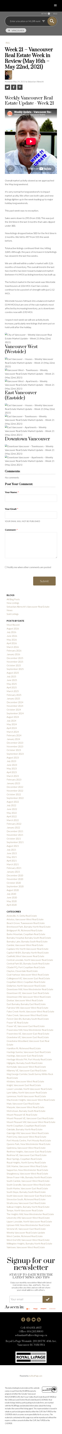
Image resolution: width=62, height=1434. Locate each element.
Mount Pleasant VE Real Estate (22, 1114)
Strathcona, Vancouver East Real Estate (26, 1203)
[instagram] (28, 1320)
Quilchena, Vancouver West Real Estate (26, 1147)
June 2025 (12, 680)
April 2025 (12, 687)
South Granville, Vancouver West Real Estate (29, 1184)
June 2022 (12, 809)
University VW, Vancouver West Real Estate (28, 1217)
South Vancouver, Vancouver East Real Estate (29, 1195)
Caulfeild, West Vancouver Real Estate (25, 956)
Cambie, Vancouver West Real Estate (25, 945)
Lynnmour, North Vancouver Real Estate (26, 1096)
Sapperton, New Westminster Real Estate (27, 1170)
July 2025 (11, 676)
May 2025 (12, 683)
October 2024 (14, 709)
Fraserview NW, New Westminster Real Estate (30, 1029)
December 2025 (15, 658)
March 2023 (13, 776)
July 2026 (11, 632)
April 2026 (12, 643)
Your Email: (11, 508)
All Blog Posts (13, 599)
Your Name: (11, 492)
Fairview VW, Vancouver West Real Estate (27, 1007)
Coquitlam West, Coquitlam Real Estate (26, 982)
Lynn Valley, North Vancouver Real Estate (27, 1092)
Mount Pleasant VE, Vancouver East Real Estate (30, 1118)
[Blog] (39, 1320)
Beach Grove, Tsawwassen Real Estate (26, 923)
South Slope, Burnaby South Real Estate (26, 1192)
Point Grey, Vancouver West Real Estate (26, 1136)
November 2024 (15, 705)
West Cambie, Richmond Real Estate (25, 1236)
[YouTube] (34, 1320)
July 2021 (11, 849)
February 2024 (14, 735)
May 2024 (12, 724)
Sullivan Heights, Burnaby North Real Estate (28, 1206)
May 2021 (12, 857)
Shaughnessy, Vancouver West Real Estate (27, 1173)
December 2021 (15, 831)
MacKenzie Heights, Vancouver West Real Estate (31, 1099)
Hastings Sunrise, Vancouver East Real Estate (29, 1052)
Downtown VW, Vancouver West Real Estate (29, 996)
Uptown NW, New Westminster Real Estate (28, 1225)
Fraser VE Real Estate (17, 1022)
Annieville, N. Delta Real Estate (22, 915)
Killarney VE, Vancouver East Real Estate (27, 1070)
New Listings (13, 602)
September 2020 (15, 886)
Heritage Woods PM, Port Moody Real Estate (29, 1059)
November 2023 (15, 746)
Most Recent (13, 624)
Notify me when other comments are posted (29, 567)
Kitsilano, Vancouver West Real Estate (25, 1081)
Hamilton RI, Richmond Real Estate (24, 1048)
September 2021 (15, 842)
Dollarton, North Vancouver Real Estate (26, 985)
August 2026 (13, 628)
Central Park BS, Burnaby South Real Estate (28, 963)
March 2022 (13, 820)
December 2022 (15, 786)
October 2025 (14, 665)
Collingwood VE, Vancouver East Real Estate (28, 978)
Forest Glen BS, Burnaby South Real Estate (28, 1018)
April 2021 (12, 860)
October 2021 (14, 838)
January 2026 (13, 654)
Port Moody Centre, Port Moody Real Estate (29, 1140)
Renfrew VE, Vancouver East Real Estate (27, 1155)
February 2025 (14, 694)
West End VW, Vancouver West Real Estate (28, 1240)
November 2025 (15, 661)
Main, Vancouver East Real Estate (23, 1103)
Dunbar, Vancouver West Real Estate (25, 1000)
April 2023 (12, 772)
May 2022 (12, 812)
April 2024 (12, 728)
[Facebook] (23, 1320)
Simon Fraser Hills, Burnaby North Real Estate (29, 1177)
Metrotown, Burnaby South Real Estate (26, 1111)
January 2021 (13, 871)
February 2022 (14, 823)
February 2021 (14, 868)
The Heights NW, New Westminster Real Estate (30, 1214)
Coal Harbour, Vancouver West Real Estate (28, 974)
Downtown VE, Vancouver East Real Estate (28, 993)
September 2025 (15, 669)
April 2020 (12, 904)
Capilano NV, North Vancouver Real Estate (27, 948)
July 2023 (11, 761)
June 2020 (12, 897)
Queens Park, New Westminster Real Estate (28, 1144)
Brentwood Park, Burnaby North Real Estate (29, 926)
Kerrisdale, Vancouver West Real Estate (26, 1066)
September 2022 (15, 798)
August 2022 (13, 801)
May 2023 (12, 768)
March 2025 (13, 691)
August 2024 (13, 716)
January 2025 (13, 698)
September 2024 (15, 713)
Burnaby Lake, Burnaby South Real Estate (27, 941)
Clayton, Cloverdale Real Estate (22, 971)
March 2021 (13, 864)
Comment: (11, 529)
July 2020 (11, 893)
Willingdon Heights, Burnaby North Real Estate (29, 1243)
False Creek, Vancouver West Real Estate (27, 1015)
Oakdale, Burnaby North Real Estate (25, 1129)
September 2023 (15, 753)
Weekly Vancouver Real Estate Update (26, 1232)
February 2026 (14, 650)
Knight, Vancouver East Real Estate (24, 1085)
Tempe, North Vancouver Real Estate (25, 1210)
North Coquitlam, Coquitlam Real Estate (26, 1125)
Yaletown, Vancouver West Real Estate (26, 1247)
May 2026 (12, 639)
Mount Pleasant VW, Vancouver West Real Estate (31, 1122)
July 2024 (11, 720)
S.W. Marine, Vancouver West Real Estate (27, 1166)
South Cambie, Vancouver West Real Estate (28, 1180)
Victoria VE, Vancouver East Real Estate (26, 1228)
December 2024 (15, 702)
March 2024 (13, 731)
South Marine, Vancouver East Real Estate (27, 1188)
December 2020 (15, 875)
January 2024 (13, 739)
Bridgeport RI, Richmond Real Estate (25, 930)
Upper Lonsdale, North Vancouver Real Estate (29, 1221)
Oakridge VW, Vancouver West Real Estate (28, 1133)
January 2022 (13, 827)
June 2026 (12, 635)
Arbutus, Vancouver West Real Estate (25, 919)
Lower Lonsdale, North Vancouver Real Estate (29, 1088)
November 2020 (15, 879)
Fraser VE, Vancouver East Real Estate (26, 1026)
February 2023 (14, 779)
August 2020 (13, 890)
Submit (44, 581)
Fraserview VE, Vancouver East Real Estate (28, 1033)
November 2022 (15, 790)
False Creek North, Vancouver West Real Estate (30, 1011)
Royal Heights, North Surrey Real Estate (26, 1162)
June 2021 (12, 853)
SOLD (55, 14)
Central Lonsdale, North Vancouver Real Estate (30, 959)
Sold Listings (13, 614)
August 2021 (13, 845)
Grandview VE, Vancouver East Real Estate (28, 1037)
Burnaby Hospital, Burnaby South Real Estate (29, 937)
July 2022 (11, 805)
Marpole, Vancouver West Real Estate (25, 1107)
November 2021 (15, 834)
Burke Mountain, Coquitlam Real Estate (26, 934)
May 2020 (12, 901)
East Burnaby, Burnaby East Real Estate (26, 1004)
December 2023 (15, 742)
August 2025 (13, 672)
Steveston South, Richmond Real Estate (26, 1199)
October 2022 (14, 794)
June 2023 (12, 764)
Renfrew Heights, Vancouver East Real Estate (29, 1151)
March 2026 (13, 647)
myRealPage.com (35, 1376)
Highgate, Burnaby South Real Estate (25, 1063)
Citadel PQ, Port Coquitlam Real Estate (26, 967)
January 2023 (13, 783)
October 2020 (14, 882)
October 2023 (14, 750)
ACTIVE (44, 14)
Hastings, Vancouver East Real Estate (25, 1055)
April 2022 (12, 816)
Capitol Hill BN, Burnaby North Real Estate (28, 952)
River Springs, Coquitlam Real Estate (24, 1158)
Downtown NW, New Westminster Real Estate (30, 989)
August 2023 (13, 757)
